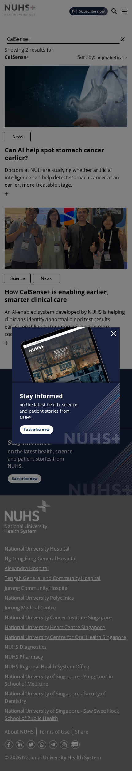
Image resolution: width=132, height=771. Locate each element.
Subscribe (36, 429)
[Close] (113, 333)
